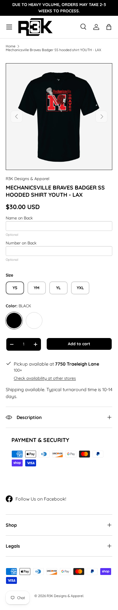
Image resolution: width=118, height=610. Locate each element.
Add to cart (79, 343)
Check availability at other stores (45, 378)
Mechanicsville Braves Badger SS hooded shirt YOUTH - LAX (53, 50)
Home (10, 46)
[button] (109, 27)
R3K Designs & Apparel (27, 178)
